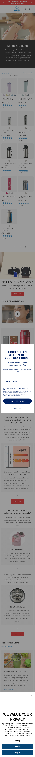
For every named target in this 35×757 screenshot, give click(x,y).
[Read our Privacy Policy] (30, 391)
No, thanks (17, 408)
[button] (32, 696)
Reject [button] (17, 753)
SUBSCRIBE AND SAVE (17, 401)
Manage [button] (18, 741)
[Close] (31, 346)
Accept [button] (17, 747)
